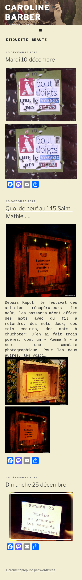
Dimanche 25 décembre (35, 484)
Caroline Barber (27, 12)
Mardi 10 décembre (30, 59)
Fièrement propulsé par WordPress (30, 570)
